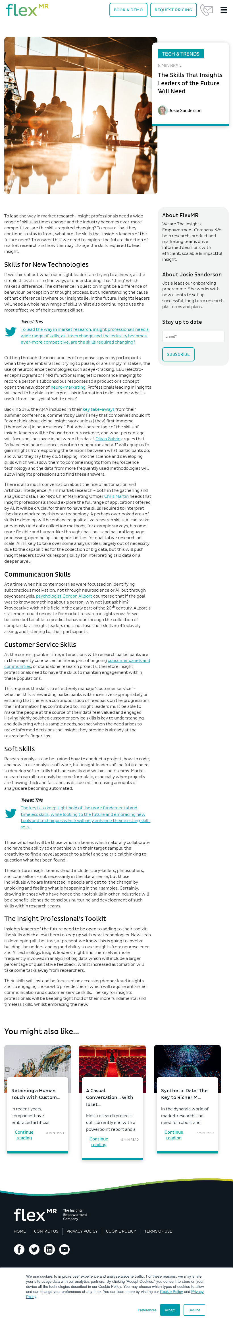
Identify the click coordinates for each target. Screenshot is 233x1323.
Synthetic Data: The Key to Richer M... (184, 1094)
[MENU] (224, 10)
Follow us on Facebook (19, 1249)
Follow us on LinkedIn (49, 1249)
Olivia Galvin (107, 438)
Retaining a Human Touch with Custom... (35, 1094)
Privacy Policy (82, 1231)
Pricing (173, 9)
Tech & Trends (180, 54)
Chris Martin (116, 496)
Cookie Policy (171, 1291)
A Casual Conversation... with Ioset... (109, 1097)
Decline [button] (194, 1309)
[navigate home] (27, 10)
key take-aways (99, 409)
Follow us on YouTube (64, 1249)
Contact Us (206, 10)
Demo (128, 9)
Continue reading (24, 1135)
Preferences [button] (147, 1309)
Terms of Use (158, 1231)
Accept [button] (170, 1309)
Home (20, 1231)
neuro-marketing (68, 387)
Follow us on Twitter (34, 1249)
